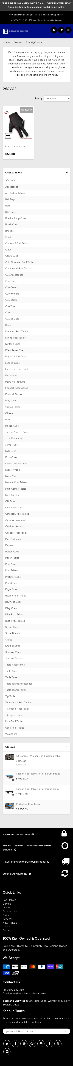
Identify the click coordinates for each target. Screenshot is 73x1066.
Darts (8, 325)
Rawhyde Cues (13, 601)
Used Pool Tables (14, 727)
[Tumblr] (49, 1043)
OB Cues (10, 501)
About (6, 926)
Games (7, 903)
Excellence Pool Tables (17, 369)
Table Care (11, 671)
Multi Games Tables (15, 488)
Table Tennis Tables (15, 689)
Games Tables (12, 406)
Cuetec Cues (12, 318)
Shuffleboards (12, 645)
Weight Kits (11, 733)
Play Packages (13, 539)
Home (6, 42)
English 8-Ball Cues (15, 356)
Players (9, 545)
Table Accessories (15, 664)
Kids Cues (10, 450)
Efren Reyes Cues (14, 350)
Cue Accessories (14, 274)
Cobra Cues (11, 255)
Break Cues (11, 224)
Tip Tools (10, 696)
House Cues (12, 425)
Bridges (9, 230)
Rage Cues (11, 589)
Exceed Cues (12, 362)
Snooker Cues (13, 652)
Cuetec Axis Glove (15, 147)
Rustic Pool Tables (15, 620)
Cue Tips (10, 306)
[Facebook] (15, 1043)
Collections (13, 172)
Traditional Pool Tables (17, 708)
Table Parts (11, 677)
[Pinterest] (23, 1043)
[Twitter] (6, 1043)
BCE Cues (10, 212)
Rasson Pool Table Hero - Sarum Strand (38, 774)
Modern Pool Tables (16, 482)
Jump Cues (11, 444)
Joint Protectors (13, 438)
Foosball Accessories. (16, 387)
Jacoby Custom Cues (16, 432)
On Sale (10, 747)
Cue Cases (11, 287)
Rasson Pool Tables (15, 595)
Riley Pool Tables (14, 614)
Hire (7, 419)
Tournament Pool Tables (18, 702)
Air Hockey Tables (15, 193)
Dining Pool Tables (15, 337)
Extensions (11, 375)
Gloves (18, 42)
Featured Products (15, 381)
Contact (7, 930)
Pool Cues (10, 564)
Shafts (8, 639)
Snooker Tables (13, 658)
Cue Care (10, 281)
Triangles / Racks (14, 715)
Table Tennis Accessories (18, 683)
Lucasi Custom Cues (16, 463)
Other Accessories (15, 520)
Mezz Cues (11, 476)
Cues (8, 312)
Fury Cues (10, 400)
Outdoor (7, 907)
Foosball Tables (13, 394)
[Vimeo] (6, 1051)
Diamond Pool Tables (16, 331)
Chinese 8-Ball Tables (17, 243)
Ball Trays (10, 199)
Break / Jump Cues (15, 218)
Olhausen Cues (13, 507)
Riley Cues (11, 608)
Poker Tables (12, 557)
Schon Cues (11, 627)
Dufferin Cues (12, 343)
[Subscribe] (66, 1031)
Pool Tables (11, 570)
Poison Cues (12, 551)
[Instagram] (40, 1043)
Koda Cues (11, 457)
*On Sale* (10, 180)
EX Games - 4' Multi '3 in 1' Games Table (38, 756)
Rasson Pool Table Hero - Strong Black (37, 789)
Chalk (8, 237)
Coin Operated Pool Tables (19, 262)
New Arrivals (12, 495)
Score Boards (12, 633)
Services (8, 919)
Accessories (11, 186)
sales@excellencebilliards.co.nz (47, 20)
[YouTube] (57, 1043)
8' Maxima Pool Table (28, 804)
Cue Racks (11, 299)
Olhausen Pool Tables (17, 513)
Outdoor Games (14, 526)
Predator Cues (13, 576)
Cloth (8, 249)
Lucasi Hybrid (12, 469)
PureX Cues (11, 583)
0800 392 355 (20, 20)
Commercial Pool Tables (18, 268)
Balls (7, 205)
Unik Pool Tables (14, 721)
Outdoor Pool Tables (16, 532)
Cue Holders (12, 293)
